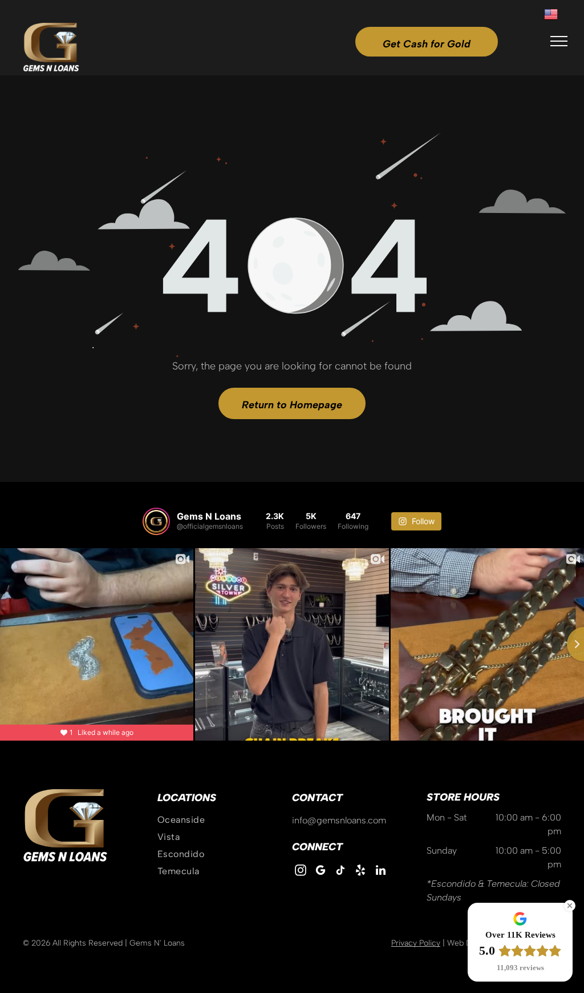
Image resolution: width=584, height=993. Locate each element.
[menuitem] (224, 820)
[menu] (559, 41)
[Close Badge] (569, 905)
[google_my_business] (320, 872)
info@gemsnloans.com (339, 820)
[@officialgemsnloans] (156, 521)
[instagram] (300, 872)
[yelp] (360, 872)
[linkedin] (380, 872)
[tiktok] (340, 872)
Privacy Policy (415, 943)
